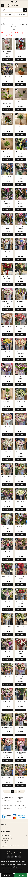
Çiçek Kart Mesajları (5, 861)
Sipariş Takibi (8, 14)
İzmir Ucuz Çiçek (12, 866)
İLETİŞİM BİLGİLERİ (6, 835)
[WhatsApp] (12, 856)
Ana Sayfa (3, 19)
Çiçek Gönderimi (9, 863)
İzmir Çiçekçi (18, 861)
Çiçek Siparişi (23, 861)
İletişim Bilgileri (14, 867)
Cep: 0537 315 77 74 (5, 840)
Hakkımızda (9, 860)
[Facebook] (16, 1)
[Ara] (25, 10)
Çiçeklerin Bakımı (9, 864)
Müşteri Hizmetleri (22, 860)
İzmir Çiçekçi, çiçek (19, 19)
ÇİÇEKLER (3, 824)
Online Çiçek (18, 863)
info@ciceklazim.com (5, 842)
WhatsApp (21, 875)
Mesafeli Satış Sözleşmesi (21, 866)
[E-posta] (19, 856)
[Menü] (2, 5)
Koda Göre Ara (21, 14)
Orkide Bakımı (12, 861)
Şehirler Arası (10, 19)
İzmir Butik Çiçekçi (5, 866)
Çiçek (4, 863)
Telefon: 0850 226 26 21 (7, 838)
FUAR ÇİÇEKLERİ (5, 832)
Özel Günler (15, 864)
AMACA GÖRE (5, 828)
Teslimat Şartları (15, 860)
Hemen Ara (8, 875)
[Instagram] (12, 1)
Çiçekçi (14, 863)
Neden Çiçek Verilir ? (22, 864)
